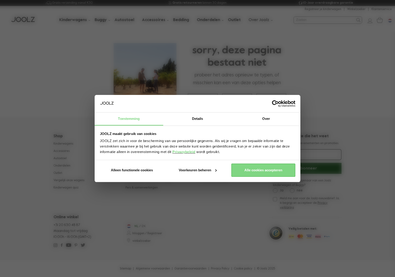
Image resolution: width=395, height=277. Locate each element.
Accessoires (61, 151)
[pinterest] (76, 245)
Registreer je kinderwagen (323, 9)
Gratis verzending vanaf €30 (72, 2)
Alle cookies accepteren (263, 170)
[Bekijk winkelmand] (379, 20)
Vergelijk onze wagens (68, 180)
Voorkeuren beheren (195, 170)
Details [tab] (197, 119)
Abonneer (307, 168)
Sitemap (125, 268)
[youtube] (68, 245)
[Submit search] (358, 20)
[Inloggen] (368, 20)
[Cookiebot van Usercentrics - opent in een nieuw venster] (275, 103)
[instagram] (55, 245)
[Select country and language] (388, 20)
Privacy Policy (220, 268)
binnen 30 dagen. (199, 2)
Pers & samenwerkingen (141, 187)
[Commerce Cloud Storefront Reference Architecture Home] (23, 20)
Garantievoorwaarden (190, 268)
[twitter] (83, 245)
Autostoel (60, 158)
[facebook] (62, 245)
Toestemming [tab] (129, 119)
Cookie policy (243, 268)
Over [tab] (266, 119)
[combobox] (324, 20)
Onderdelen (61, 165)
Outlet (57, 173)
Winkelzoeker (356, 9)
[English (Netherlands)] (128, 226)
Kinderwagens (63, 143)
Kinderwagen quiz (66, 187)
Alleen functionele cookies (132, 170)
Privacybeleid (183, 152)
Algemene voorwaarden (153, 268)
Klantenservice (381, 9)
